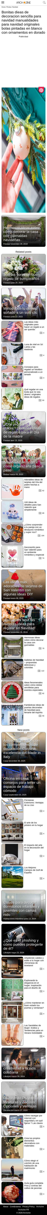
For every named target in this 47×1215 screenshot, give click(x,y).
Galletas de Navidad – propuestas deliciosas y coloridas (34, 664)
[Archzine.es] (23, 2)
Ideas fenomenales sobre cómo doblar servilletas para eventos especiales (33, 686)
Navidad (15, 7)
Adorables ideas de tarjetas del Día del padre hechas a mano (33, 483)
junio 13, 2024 (30, 919)
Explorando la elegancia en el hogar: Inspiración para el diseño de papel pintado (32, 985)
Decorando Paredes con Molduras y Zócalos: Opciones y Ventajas (23, 1102)
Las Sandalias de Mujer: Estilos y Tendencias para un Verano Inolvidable (33, 1029)
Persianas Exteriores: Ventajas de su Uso (34, 802)
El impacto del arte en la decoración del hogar (34, 847)
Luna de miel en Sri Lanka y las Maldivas (33, 347)
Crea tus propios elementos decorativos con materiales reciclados (32, 1143)
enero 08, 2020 (17, 598)
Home (4, 7)
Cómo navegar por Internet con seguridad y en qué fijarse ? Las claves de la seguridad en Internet (33, 1121)
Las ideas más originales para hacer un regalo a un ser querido (34, 326)
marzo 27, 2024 (20, 1110)
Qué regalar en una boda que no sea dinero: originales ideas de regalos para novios (33, 394)
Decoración (8, 1110)
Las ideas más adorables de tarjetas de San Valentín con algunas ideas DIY (23, 588)
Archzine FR (23, 1210)
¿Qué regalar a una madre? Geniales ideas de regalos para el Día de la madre (22, 430)
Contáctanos (15, 1207)
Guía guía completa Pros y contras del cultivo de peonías (33, 1185)
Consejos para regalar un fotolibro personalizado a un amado (33, 371)
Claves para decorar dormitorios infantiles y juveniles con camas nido (21, 908)
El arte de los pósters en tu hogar (33, 824)
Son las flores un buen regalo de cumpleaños (21, 277)
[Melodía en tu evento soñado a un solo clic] (23, 303)
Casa (5, 761)
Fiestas (9, 7)
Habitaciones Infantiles (13, 919)
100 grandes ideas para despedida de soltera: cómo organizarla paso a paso (23, 464)
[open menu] (2, 2)
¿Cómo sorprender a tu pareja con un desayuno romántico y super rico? (34, 528)
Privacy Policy (28, 1207)
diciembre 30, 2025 (17, 761)
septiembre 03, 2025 (17, 795)
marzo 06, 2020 (16, 474)
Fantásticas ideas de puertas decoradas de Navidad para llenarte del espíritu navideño (34, 710)
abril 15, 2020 (16, 440)
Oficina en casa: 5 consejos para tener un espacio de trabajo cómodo (21, 784)
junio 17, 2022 (17, 317)
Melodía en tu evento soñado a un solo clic (20, 310)
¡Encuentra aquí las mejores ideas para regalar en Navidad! (19, 624)
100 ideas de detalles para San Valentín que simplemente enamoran (32, 507)
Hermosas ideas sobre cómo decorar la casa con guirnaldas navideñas (21, 234)
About (5, 1207)
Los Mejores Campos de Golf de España (33, 870)
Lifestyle (6, 953)
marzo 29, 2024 (18, 1076)
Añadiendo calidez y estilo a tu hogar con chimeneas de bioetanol (34, 962)
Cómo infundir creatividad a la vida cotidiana (19, 1068)
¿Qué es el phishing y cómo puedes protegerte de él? (23, 944)
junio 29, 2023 (17, 283)
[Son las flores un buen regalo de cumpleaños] (23, 269)
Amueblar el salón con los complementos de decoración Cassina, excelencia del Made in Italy (22, 749)
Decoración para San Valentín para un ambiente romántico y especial (34, 551)
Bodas (6, 474)
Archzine (40, 1207)
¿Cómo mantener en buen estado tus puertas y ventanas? (34, 1005)
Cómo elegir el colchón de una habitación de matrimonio (31, 1164)
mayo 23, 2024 (17, 953)
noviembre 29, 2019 (19, 244)
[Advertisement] (23, 61)
